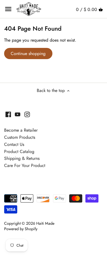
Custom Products (19, 137)
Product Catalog (19, 151)
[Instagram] (27, 114)
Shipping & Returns (22, 158)
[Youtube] (17, 114)
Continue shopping (28, 53)
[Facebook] (8, 114)
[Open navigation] (8, 9)
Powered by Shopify (20, 229)
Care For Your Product (24, 165)
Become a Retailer (21, 130)
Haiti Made (45, 223)
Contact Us (14, 144)
